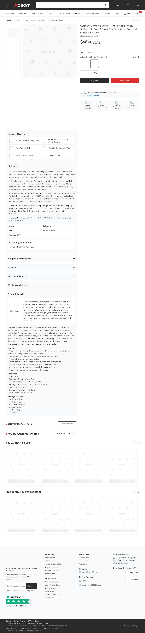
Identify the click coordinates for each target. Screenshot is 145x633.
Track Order (84, 561)
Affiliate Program (51, 570)
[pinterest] (22, 563)
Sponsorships (50, 574)
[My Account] (128, 5)
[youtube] (17, 563)
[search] (106, 5)
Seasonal (10, 13)
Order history (84, 558)
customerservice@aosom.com (36, 623)
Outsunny (47, 226)
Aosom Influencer (52, 567)
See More (61, 433)
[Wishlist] (118, 5)
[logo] (22, 5)
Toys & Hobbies (92, 13)
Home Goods (37, 13)
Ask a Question (67, 424)
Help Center (50, 591)
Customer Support (52, 582)
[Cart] (138, 5)
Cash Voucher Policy (53, 585)
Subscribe (32, 586)
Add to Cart (125, 80)
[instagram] (12, 563)
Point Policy (83, 564)
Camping (26, 20)
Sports (108, 13)
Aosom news (50, 561)
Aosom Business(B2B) (53, 564)
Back (9, 20)
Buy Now (94, 80)
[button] (41, 166)
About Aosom (50, 558)
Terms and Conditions (14, 591)
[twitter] (27, 563)
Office (51, 13)
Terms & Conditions (52, 595)
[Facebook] (7, 563)
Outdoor (23, 13)
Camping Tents (39, 20)
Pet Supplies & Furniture (69, 13)
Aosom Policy (50, 588)
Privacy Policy (30, 591)
